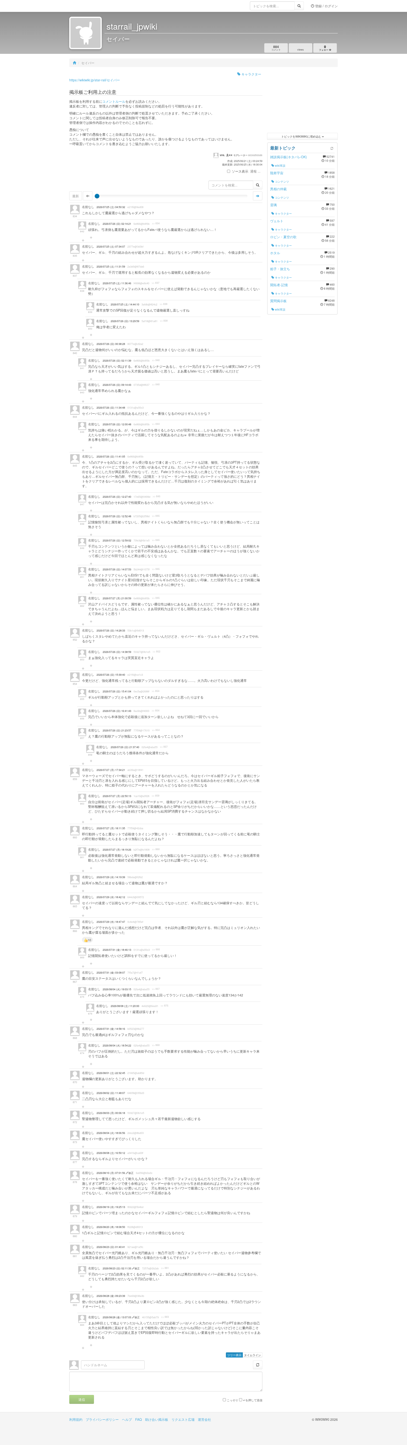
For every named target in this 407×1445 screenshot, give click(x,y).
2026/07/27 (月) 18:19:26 (117, 849)
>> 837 (155, 282)
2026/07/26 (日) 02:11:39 (117, 360)
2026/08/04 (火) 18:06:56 (111, 1133)
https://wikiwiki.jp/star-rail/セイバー (94, 80)
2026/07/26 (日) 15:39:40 (111, 674)
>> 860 (156, 849)
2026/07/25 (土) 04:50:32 (111, 207)
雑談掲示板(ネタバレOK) (288, 156)
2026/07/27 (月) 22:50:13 (117, 796)
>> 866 (156, 949)
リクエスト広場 (183, 1419)
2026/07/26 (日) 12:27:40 (117, 496)
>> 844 (156, 424)
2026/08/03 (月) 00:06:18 (111, 1113)
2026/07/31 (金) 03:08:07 (111, 972)
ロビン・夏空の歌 (283, 236)
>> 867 (156, 989)
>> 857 (164, 746)
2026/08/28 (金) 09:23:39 (111, 1296)
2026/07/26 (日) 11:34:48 (111, 407)
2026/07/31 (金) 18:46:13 (117, 949)
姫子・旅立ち (280, 268)
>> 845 (156, 496)
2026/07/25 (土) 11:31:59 (111, 266)
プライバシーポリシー (102, 1419)
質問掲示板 (278, 300)
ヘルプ (127, 1419)
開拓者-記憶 (279, 284)
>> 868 (156, 1045)
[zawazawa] (88, 6)
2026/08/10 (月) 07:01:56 (111, 1173)
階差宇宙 (276, 172)
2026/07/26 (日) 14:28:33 (111, 630)
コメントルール (113, 101)
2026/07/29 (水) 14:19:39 (111, 877)
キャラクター (250, 74)
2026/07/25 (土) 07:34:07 (111, 246)
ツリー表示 (234, 1355)
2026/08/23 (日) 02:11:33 (117, 1268)
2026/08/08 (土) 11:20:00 (125, 1006)
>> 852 (156, 651)
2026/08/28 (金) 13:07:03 (117, 1317)
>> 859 (155, 795)
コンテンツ (281, 181)
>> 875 (164, 1005)
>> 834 (156, 223)
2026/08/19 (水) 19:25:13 (111, 1207)
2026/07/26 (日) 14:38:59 (117, 652)
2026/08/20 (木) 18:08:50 (111, 1227)
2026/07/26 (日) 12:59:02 (117, 540)
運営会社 (204, 1419)
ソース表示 (240, 171)
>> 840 (156, 360)
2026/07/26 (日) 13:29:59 (125, 321)
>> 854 (155, 691)
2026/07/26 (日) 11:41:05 (111, 456)
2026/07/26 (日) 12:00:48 (117, 424)
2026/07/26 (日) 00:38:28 (111, 344)
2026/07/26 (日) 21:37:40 (125, 747)
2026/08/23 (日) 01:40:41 (111, 1247)
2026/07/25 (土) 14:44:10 (125, 304)
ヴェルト (276, 220)
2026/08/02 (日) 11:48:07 (111, 1093)
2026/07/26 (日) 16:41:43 (117, 711)
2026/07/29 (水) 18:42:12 (111, 897)
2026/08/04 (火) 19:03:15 (117, 989)
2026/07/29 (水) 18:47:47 (111, 922)
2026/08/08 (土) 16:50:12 (111, 1153)
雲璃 (273, 204)
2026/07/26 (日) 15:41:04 (117, 691)
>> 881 (165, 1268)
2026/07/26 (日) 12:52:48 (117, 516)
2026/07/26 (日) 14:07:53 (117, 569)
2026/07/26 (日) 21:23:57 (117, 730)
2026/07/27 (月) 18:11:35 (111, 828)
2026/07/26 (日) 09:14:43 (117, 385)
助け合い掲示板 (156, 1419)
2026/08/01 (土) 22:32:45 (111, 1073)
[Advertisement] (302, 101)
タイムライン (252, 1355)
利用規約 (75, 1419)
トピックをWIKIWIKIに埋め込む (301, 136)
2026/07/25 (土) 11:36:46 (117, 283)
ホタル (275, 252)
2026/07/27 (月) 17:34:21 (111, 770)
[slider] (97, 196)
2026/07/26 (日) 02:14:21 (117, 223)
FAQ (138, 1419)
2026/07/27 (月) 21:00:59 (117, 598)
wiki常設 (279, 165)
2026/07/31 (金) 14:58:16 (111, 1028)
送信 (81, 1399)
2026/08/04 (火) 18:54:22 (117, 1045)
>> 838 (163, 304)
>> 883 (165, 1317)
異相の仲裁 (278, 188)
